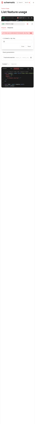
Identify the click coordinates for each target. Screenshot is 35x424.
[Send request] (27, 24)
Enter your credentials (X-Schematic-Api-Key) (18, 33)
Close (22, 46)
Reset (29, 46)
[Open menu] (33, 2)
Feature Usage (5, 8)
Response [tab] (10, 27)
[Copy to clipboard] (28, 17)
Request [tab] (3, 27)
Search (21, 2)
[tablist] (17, 28)
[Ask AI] (31, 18)
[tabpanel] (17, 60)
